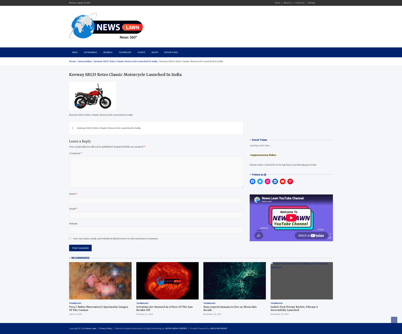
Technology (125, 52)
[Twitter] (327, 2)
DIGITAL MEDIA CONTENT (176, 328)
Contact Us (299, 2)
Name (73, 193)
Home (277, 2)
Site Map (311, 2)
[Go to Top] (394, 320)
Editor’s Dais (171, 52)
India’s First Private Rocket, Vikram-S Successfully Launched (294, 308)
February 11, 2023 (144, 314)
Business (108, 52)
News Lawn (91, 328)
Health (155, 52)
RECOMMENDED (80, 258)
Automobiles (90, 52)
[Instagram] (323, 2)
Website (73, 223)
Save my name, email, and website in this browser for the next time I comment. (115, 238)
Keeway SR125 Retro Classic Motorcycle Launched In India (109, 128)
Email (73, 208)
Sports (141, 52)
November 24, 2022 (212, 314)
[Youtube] (331, 2)
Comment (75, 153)
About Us (287, 2)
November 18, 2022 (280, 314)
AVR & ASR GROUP (218, 328)
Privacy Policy (105, 328)
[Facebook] (319, 2)
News (75, 52)
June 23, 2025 (75, 314)
